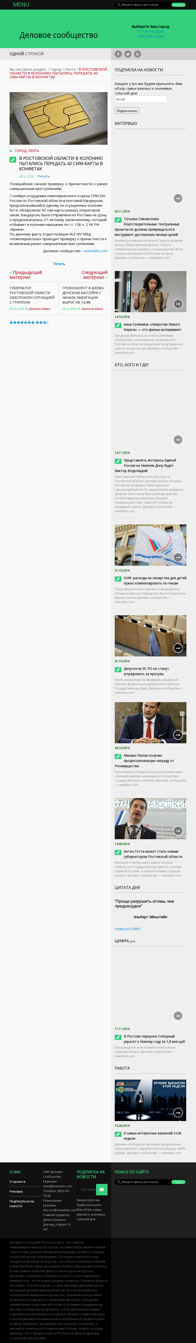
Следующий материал (95, 274)
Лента (70, 69)
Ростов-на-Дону (150, 31)
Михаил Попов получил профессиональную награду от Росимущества (144, 760)
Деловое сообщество (58, 35)
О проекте (18, 1181)
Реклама (16, 1191)
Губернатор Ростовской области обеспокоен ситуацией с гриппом (32, 295)
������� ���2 (29, 322)
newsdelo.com (96, 250)
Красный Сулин (151, 35)
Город (55, 69)
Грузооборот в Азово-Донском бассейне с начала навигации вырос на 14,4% (83, 295)
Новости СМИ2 (128, 928)
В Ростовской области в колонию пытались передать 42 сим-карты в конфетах (61, 163)
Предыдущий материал (26, 274)
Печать (43, 176)
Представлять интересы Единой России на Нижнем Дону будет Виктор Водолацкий (145, 465)
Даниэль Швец (39, 309)
